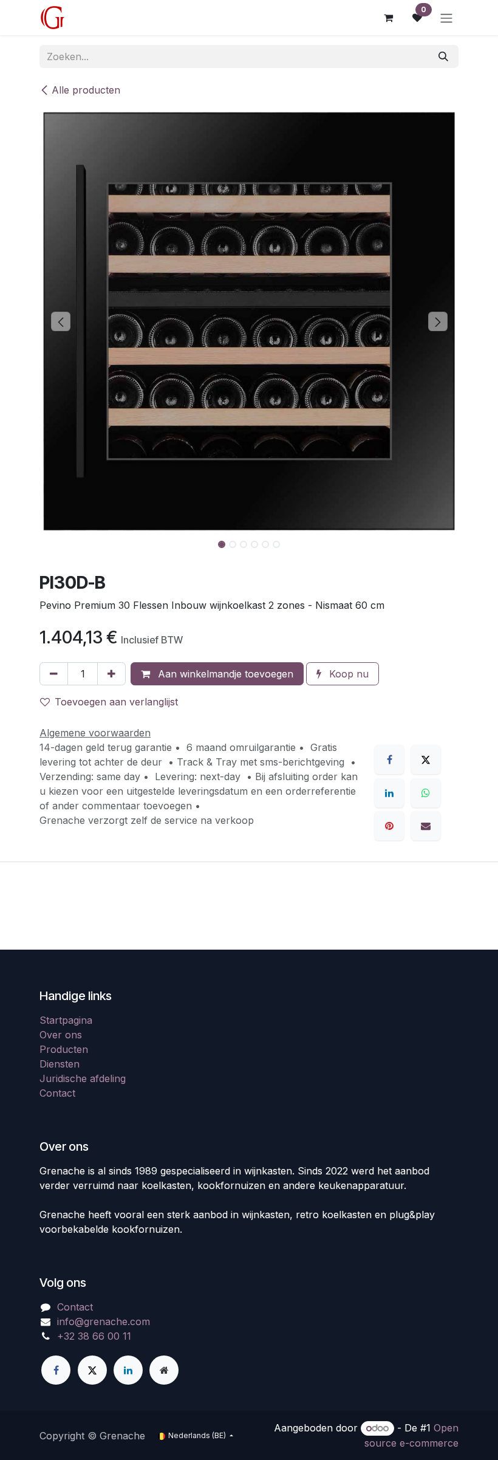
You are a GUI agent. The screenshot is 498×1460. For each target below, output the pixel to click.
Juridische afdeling (82, 1078)
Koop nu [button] (347, 674)
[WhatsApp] (425, 792)
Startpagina (65, 1020)
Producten (63, 1049)
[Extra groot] (164, 1370)
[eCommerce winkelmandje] (388, 17)
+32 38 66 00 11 (94, 1336)
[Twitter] (92, 1370)
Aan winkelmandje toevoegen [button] (224, 674)
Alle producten (86, 90)
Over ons (60, 1035)
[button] (60, 321)
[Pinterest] (389, 825)
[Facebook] (389, 759)
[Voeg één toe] (111, 673)
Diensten (59, 1064)
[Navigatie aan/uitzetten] (446, 17)
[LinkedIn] (389, 792)
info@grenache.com (103, 1321)
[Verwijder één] (53, 673)
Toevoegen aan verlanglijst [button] (116, 702)
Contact (57, 1093)
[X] (425, 759)
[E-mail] (425, 825)
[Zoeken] (443, 56)
